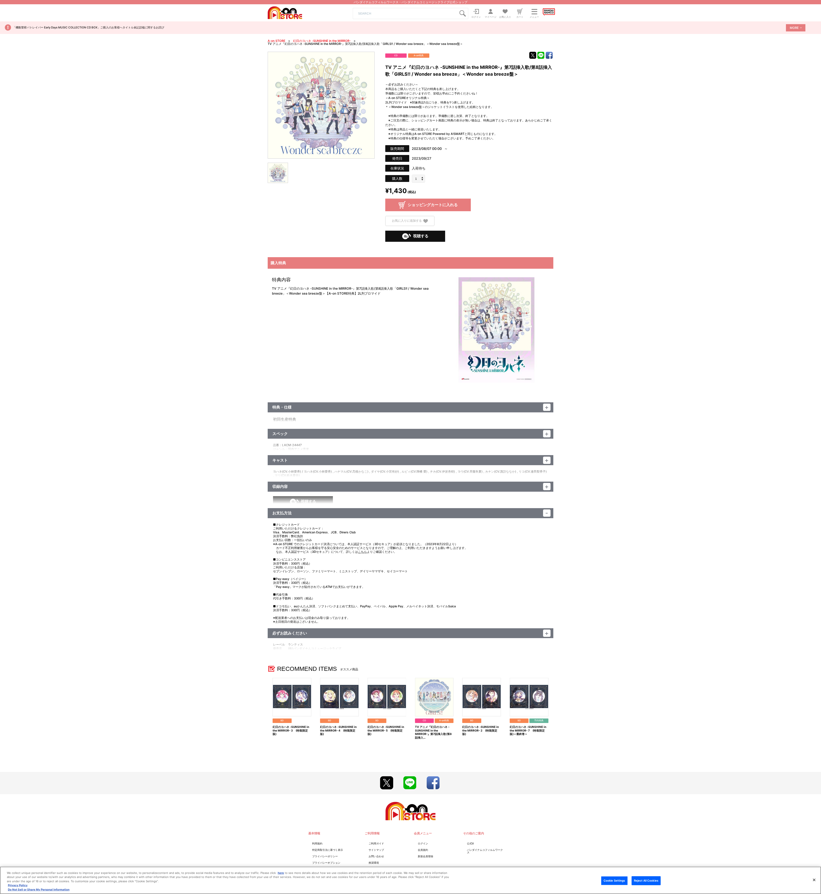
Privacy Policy (18, 885)
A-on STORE (276, 41)
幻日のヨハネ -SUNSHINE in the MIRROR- (322, 41)
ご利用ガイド (376, 843)
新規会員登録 (425, 856)
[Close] (814, 880)
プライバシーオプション (326, 862)
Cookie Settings (614, 880)
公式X (470, 843)
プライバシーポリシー (325, 856)
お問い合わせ (376, 856)
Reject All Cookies (646, 880)
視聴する (420, 236)
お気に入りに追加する (407, 221)
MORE (794, 28)
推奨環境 (374, 862)
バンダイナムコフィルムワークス (485, 851)
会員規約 (423, 849)
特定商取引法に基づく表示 (327, 849)
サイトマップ (376, 849)
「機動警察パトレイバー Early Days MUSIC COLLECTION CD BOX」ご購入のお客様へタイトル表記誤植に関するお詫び (88, 27)
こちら (362, 551)
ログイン (423, 843)
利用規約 (317, 843)
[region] (410, 880)
